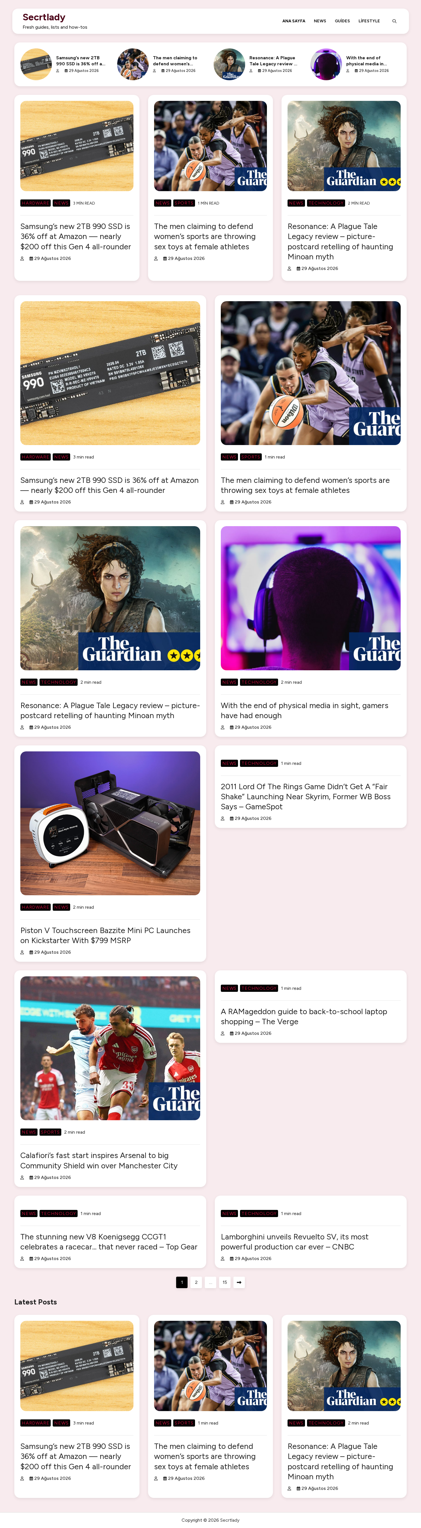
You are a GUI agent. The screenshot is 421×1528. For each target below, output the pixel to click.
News (320, 20)
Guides (342, 20)
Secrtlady (44, 17)
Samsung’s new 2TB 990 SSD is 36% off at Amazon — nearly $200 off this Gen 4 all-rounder (75, 236)
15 (225, 1282)
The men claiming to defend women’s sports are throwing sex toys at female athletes (205, 236)
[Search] (394, 21)
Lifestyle (369, 20)
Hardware (35, 203)
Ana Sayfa (293, 20)
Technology (326, 203)
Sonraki (239, 1282)
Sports (184, 203)
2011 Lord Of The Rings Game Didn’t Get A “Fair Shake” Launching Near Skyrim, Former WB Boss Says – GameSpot (306, 796)
